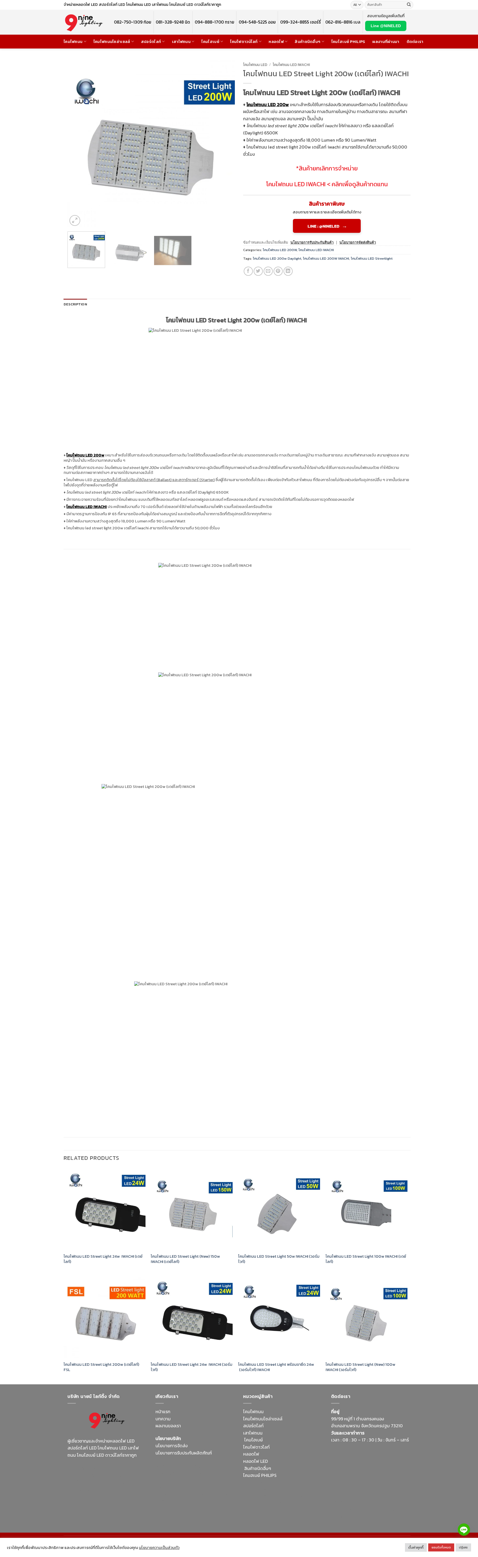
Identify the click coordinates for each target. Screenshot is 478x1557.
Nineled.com (222, 1487)
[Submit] (409, 5)
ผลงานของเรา (168, 1425)
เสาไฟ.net (340, 1502)
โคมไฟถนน (73, 42)
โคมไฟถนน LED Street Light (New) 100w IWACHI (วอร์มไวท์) (360, 1367)
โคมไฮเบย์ (210, 42)
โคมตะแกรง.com (198, 1493)
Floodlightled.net (368, 1502)
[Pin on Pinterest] (278, 271)
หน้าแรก (162, 1411)
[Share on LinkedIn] (288, 271)
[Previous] (78, 143)
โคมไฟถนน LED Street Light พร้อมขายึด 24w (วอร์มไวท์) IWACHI (276, 1367)
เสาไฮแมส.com (205, 1472)
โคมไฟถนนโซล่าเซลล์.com (103, 1493)
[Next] (225, 143)
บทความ (163, 1418)
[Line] (464, 1529)
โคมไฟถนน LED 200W (280, 249)
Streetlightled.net (349, 1509)
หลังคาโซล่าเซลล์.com (287, 1503)
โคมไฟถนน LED (255, 64)
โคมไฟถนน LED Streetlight (372, 258)
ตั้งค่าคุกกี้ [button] (416, 1547)
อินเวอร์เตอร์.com (280, 1496)
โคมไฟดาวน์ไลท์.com (114, 1482)
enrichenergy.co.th (387, 1509)
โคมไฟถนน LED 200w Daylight (277, 258)
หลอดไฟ (276, 42)
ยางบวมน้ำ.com (292, 1475)
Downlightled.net (172, 1472)
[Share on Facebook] (248, 271)
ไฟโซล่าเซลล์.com (196, 1479)
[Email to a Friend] (268, 271)
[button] (74, 220)
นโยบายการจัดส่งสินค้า (357, 242)
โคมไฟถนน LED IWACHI (291, 64)
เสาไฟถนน (181, 42)
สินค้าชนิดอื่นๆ (307, 42)
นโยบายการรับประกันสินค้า (312, 242)
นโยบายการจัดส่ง (171, 1445)
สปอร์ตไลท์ (151, 42)
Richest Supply (170, 1465)
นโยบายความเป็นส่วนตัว (159, 1547)
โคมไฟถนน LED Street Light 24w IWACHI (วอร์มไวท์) (191, 1367)
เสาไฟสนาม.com (293, 1482)
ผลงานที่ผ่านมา (385, 42)
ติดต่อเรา (415, 42)
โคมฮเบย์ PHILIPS (260, 1475)
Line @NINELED (386, 26)
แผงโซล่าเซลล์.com (279, 1489)
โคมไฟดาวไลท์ (256, 1447)
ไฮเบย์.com (197, 1487)
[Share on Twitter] (258, 271)
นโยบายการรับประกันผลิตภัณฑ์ (183, 1452)
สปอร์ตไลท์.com (170, 1487)
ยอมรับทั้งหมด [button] (441, 1547)
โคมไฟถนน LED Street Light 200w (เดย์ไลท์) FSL (101, 1367)
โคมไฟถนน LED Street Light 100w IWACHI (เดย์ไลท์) (366, 1259)
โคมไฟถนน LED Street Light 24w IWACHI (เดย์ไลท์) (103, 1259)
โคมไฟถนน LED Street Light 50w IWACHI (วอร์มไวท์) (278, 1259)
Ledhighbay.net (202, 1465)
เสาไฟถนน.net (168, 1493)
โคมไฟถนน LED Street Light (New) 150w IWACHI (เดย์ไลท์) (185, 1259)
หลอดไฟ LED (255, 1461)
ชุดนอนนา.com (345, 1516)
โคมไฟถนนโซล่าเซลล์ (111, 42)
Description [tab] (75, 304)
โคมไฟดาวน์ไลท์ (244, 42)
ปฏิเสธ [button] (463, 1547)
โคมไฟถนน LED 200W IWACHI (326, 258)
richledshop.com (260, 1482)
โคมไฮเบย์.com (112, 1489)
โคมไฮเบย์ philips (348, 42)
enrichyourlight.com (89, 1475)
